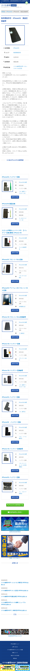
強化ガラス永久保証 (15, 655)
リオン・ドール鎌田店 (22, 437)
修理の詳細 (15, 197)
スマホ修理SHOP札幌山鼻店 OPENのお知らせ (14, 596)
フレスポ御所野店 (22, 248)
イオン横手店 (22, 411)
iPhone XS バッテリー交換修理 (12, 370)
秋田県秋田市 (17, 52)
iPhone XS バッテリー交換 (11, 344)
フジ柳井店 (21, 333)
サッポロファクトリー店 (22, 219)
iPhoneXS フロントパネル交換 (12, 259)
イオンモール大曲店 (22, 276)
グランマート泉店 (22, 359)
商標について (15, 652)
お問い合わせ (15, 646)
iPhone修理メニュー (15, 643)
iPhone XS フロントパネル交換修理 (14, 317)
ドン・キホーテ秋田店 (22, 492)
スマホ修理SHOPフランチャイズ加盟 (15, 649)
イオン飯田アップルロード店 (22, 192)
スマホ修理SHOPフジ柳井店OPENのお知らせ (14, 610)
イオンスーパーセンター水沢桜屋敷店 (22, 465)
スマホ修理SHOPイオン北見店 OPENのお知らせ (14, 590)
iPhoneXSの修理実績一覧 (15, 504)
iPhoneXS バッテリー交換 (11, 177)
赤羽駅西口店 (22, 306)
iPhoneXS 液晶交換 (8, 204)
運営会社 (15, 658)
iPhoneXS (16, 48)
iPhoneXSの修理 (23, 182)
